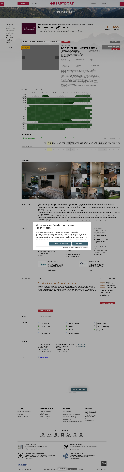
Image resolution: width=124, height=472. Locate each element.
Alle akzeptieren (80, 243)
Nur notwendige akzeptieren (60, 243)
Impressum (85, 247)
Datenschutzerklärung (76, 247)
